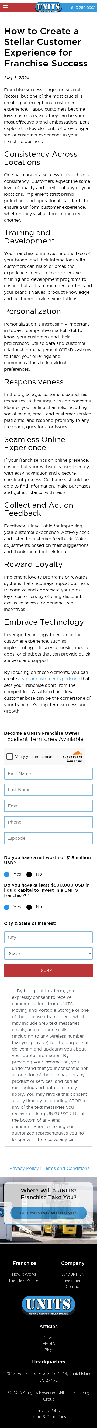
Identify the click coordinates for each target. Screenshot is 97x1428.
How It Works (24, 1274)
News (49, 1337)
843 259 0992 (83, 7)
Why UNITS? (72, 1274)
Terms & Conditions (48, 1416)
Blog (48, 1349)
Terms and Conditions (66, 1168)
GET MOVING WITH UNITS (49, 1212)
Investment (73, 1280)
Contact (72, 1286)
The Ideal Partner (24, 1280)
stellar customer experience (51, 678)
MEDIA (48, 1343)
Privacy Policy (24, 1168)
